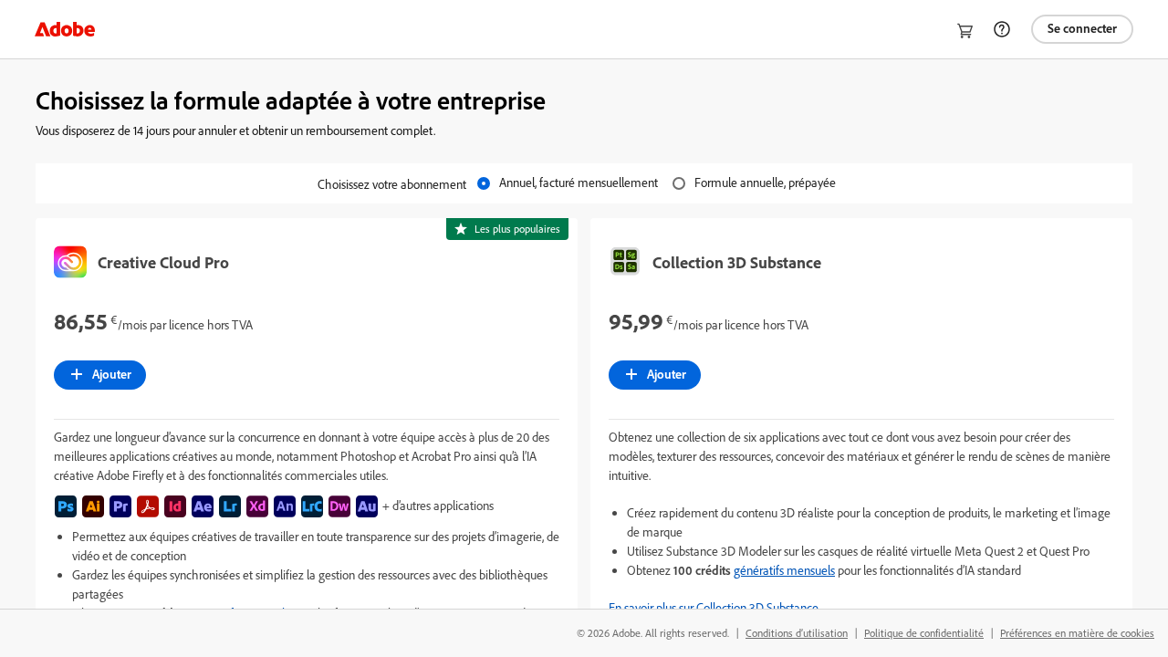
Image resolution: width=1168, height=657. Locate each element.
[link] (65, 29)
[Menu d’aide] (1002, 29)
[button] (861, 607)
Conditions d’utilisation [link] (797, 633)
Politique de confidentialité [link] (924, 633)
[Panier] (965, 31)
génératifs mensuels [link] (784, 570)
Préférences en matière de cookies (1077, 633)
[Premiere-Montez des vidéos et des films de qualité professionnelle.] (120, 506)
